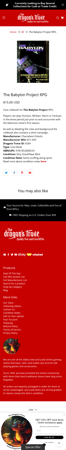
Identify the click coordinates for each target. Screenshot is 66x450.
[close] (62, 4)
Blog (5, 290)
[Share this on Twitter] (6, 173)
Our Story (8, 302)
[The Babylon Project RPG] (33, 62)
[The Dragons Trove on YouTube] (15, 255)
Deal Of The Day (12, 273)
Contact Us (9, 309)
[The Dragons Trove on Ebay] (22, 257)
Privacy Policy (10, 332)
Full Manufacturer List (15, 280)
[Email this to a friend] (30, 173)
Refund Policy (10, 326)
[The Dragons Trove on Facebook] (8, 255)
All (22, 32)
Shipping (8, 322)
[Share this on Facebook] (14, 173)
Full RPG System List (14, 276)
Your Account (10, 319)
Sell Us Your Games (13, 316)
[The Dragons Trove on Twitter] (12, 255)
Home (13, 32)
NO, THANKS (49, 442)
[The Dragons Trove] (33, 17)
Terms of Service (12, 329)
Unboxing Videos (12, 306)
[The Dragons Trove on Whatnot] (35, 254)
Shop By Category (12, 286)
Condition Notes (12, 312)
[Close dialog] (64, 415)
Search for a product (14, 283)
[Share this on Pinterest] (22, 173)
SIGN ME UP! (49, 437)
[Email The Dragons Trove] (4, 255)
